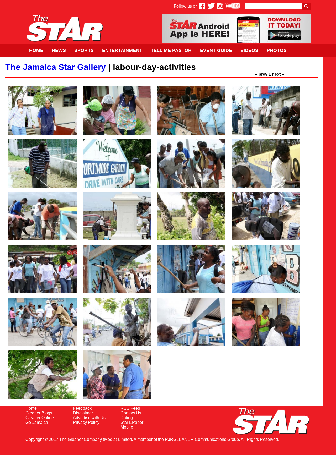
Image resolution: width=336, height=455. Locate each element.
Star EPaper (131, 422)
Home (36, 50)
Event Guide (216, 50)
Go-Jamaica (36, 422)
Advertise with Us (89, 417)
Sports (84, 50)
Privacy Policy (86, 422)
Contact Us (130, 413)
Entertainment (122, 50)
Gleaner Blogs (38, 413)
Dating (126, 417)
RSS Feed (130, 408)
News (59, 50)
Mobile (126, 427)
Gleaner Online (39, 417)
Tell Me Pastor (171, 50)
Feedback (82, 408)
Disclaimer (83, 413)
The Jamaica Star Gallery (55, 67)
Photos (277, 50)
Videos (249, 50)
